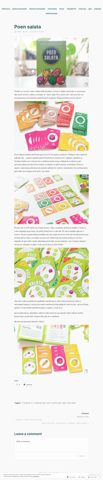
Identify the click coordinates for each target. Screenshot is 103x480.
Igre (90, 9)
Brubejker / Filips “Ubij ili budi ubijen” (28, 420)
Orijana (18, 31)
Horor (61, 9)
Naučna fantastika (37, 9)
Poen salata (71, 403)
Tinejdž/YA (71, 9)
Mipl (64, 403)
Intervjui (82, 9)
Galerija (97, 9)
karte (49, 403)
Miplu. (41, 321)
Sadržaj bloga (51, 13)
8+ (32, 403)
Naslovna (6, 9)
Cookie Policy (36, 476)
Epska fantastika (20, 9)
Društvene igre (40, 403)
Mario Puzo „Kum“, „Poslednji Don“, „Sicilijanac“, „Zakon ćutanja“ (64, 423)
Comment (82, 456)
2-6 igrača (26, 403)
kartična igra (56, 403)
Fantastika (52, 9)
